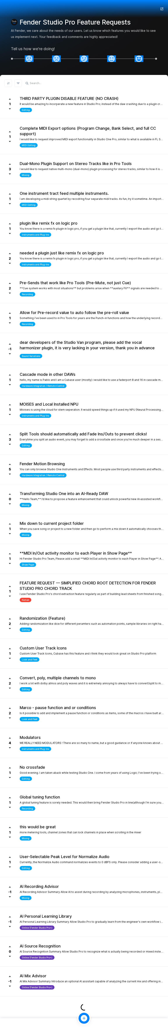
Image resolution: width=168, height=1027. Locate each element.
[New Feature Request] (84, 1018)
